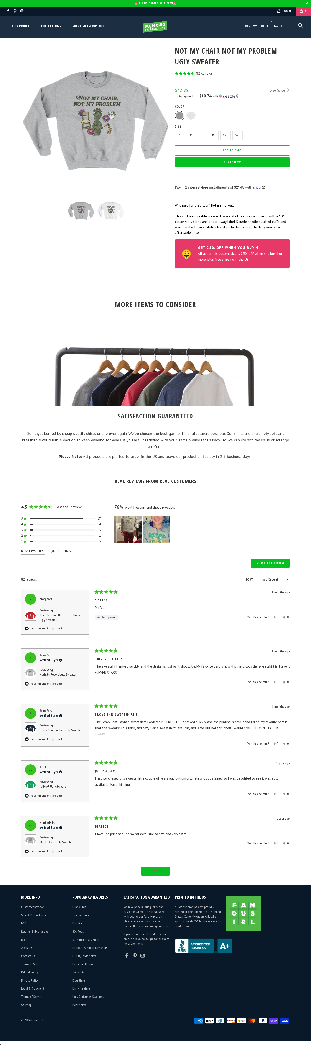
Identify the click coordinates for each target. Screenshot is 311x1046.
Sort (249, 580)
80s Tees (78, 932)
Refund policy (29, 972)
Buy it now (232, 162)
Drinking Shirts (81, 988)
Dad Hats (78, 923)
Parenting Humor (83, 964)
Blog (265, 26)
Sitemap (26, 1005)
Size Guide (278, 90)
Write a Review (275, 564)
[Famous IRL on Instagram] (22, 11)
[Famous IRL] (156, 27)
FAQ (23, 923)
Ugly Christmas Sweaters (88, 997)
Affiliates (27, 948)
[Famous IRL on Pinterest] (15, 11)
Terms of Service (31, 964)
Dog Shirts (79, 980)
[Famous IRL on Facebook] (8, 11)
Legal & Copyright (32, 988)
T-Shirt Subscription (87, 26)
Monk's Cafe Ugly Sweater (56, 842)
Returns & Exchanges (34, 932)
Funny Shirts (80, 907)
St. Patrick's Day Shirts (86, 940)
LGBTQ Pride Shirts (84, 956)
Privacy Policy (29, 980)
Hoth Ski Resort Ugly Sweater (58, 674)
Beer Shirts (79, 1005)
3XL (237, 135)
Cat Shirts (78, 972)
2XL (225, 135)
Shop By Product (20, 26)
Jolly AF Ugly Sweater (53, 786)
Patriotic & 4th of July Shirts (89, 948)
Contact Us (28, 956)
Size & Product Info (33, 915)
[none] (81, 210)
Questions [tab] (60, 552)
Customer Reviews (33, 907)
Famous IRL (38, 1020)
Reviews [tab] (33, 552)
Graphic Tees (80, 915)
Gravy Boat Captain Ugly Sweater (61, 730)
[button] (232, 73)
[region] (142, 529)
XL (214, 135)
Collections (51, 26)
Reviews (251, 26)
